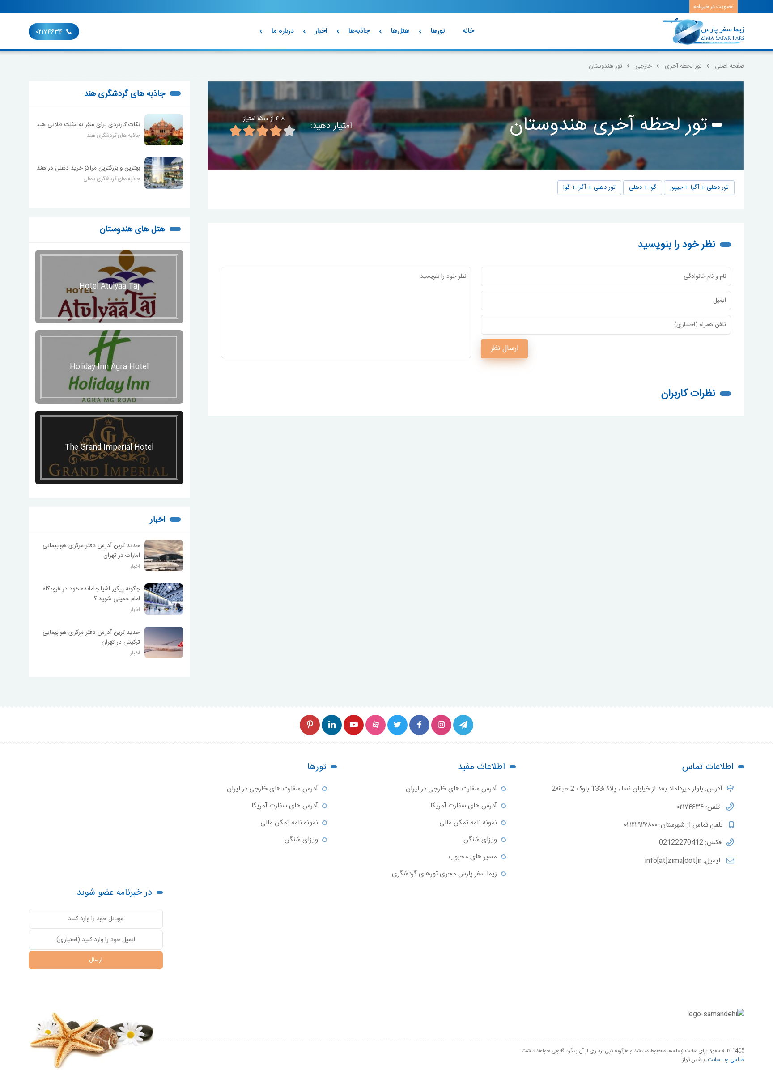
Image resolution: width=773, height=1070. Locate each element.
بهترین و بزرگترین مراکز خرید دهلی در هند (88, 168)
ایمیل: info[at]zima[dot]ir (683, 860)
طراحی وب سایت (726, 1059)
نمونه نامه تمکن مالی (468, 822)
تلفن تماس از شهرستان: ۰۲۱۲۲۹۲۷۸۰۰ (674, 825)
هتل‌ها (400, 31)
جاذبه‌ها (359, 31)
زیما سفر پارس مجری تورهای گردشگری (444, 873)
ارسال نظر (504, 349)
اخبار (321, 31)
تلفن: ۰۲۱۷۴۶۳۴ (699, 807)
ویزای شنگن (480, 839)
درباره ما (282, 31)
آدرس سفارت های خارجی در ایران (451, 788)
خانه (468, 31)
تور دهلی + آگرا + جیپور (699, 187)
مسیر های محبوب (473, 856)
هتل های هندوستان (132, 229)
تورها (438, 31)
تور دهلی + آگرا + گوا (589, 187)
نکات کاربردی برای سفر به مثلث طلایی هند (88, 125)
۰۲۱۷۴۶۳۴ (49, 32)
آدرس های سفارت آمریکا (463, 805)
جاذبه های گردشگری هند (124, 94)
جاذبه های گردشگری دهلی (111, 178)
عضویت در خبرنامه (713, 6)
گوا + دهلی (642, 187)
